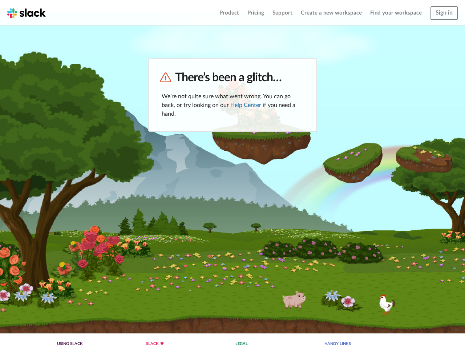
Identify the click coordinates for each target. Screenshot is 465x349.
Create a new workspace (331, 13)
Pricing (255, 13)
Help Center (245, 105)
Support (282, 13)
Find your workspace (396, 13)
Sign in (444, 13)
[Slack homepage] (26, 12)
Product (229, 13)
